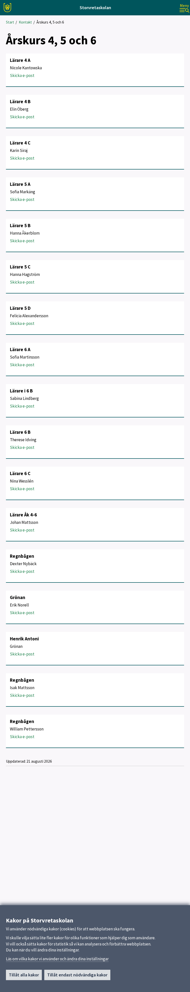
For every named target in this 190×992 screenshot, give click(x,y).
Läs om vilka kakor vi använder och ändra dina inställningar (57, 959)
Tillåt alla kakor (24, 975)
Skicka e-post (22, 75)
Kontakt (25, 22)
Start (10, 22)
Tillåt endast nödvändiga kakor (77, 975)
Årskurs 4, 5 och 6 (50, 22)
